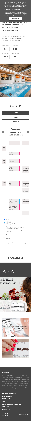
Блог (3, 401)
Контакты (5, 407)
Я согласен (15, 18)
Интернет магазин (9, 393)
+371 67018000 (10, 27)
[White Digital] (28, 414)
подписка (6, 409)
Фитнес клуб (6, 399)
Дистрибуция (7, 396)
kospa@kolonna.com (10, 31)
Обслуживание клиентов (11, 404)
